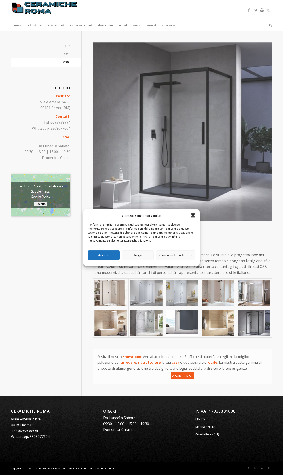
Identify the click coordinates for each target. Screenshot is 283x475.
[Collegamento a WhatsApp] (255, 10)
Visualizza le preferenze (175, 255)
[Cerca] (269, 25)
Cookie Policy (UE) (207, 434)
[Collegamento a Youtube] (262, 10)
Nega (138, 255)
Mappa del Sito (205, 427)
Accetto (41, 204)
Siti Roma (68, 468)
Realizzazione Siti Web (47, 468)
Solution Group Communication (95, 468)
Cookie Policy (40, 196)
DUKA (66, 54)
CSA (67, 46)
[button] (193, 215)
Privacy (200, 419)
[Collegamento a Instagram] (268, 10)
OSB (66, 62)
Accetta (103, 255)
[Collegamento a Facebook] (248, 10)
